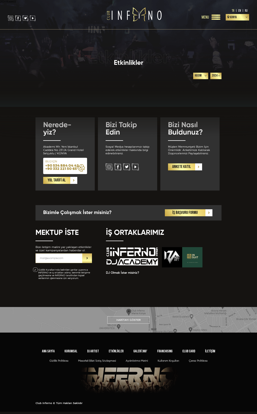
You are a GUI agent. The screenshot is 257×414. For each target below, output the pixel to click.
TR (233, 10)
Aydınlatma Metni (137, 361)
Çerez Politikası (198, 361)
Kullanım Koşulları (168, 361)
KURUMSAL (71, 351)
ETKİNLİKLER (116, 351)
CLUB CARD (188, 351)
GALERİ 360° (140, 351)
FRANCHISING (165, 351)
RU (246, 10)
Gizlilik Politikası (58, 361)
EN (239, 10)
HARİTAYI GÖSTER (128, 320)
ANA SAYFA (48, 351)
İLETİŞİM (210, 351)
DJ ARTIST (93, 351)
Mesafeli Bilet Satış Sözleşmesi (97, 361)
